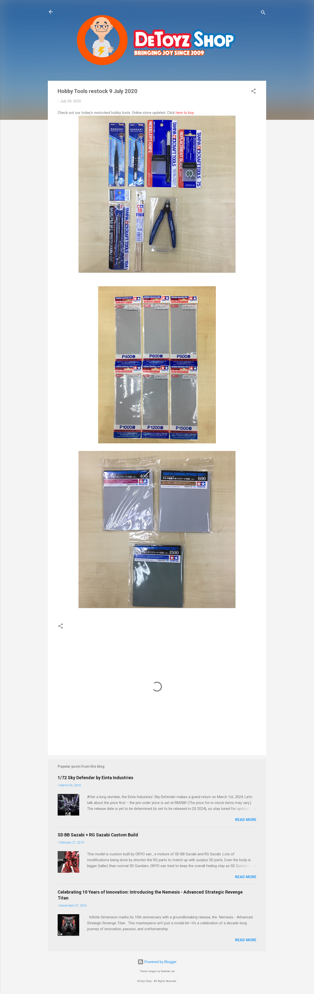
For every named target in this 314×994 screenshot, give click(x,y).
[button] (253, 92)
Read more (245, 819)
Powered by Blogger (160, 962)
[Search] (263, 13)
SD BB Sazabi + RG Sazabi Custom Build (98, 834)
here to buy (185, 112)
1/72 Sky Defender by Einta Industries (95, 777)
